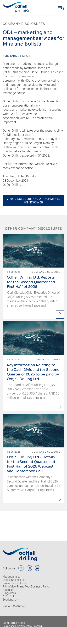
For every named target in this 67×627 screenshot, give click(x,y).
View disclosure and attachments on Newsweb (33, 200)
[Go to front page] (16, 7)
